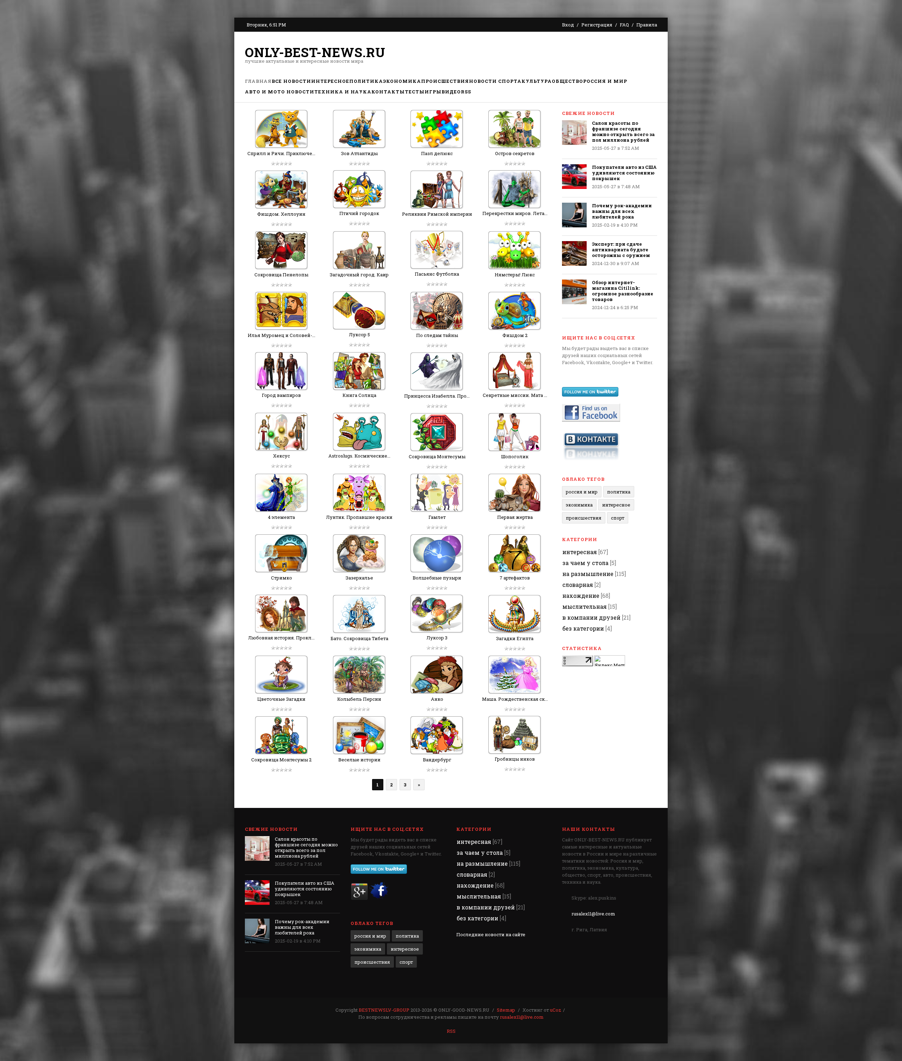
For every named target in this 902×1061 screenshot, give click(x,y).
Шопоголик (515, 456)
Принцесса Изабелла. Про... (437, 396)
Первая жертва (515, 517)
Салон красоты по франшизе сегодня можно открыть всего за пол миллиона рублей (623, 131)
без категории (583, 628)
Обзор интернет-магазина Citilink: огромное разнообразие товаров (622, 290)
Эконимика (579, 505)
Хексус (281, 456)
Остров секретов (515, 153)
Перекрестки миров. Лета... (515, 213)
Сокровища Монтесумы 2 (281, 759)
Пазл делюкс (437, 153)
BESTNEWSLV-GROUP (384, 1010)
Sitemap (506, 1010)
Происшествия (583, 518)
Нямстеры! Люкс (515, 274)
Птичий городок (359, 213)
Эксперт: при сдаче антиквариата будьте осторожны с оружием (621, 249)
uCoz (555, 1010)
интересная (579, 552)
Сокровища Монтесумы (437, 456)
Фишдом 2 (514, 335)
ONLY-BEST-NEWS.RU (315, 52)
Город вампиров (281, 395)
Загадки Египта (514, 638)
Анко (437, 699)
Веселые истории (359, 759)
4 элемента (281, 517)
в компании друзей (591, 617)
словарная (577, 584)
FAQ (624, 25)
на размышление (587, 573)
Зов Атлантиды (359, 153)
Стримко (281, 578)
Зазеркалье (359, 578)
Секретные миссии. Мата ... (515, 395)
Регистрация (596, 25)
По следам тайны (437, 335)
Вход (568, 25)
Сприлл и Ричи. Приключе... (281, 153)
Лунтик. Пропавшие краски (359, 517)
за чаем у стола (585, 562)
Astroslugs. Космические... (359, 456)
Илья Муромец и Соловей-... (281, 335)
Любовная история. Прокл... (281, 637)
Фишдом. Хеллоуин (281, 214)
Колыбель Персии (359, 699)
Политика (618, 492)
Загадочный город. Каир (359, 274)
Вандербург (437, 759)
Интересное (616, 505)
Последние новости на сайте (490, 934)
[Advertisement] (529, 54)
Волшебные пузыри (437, 578)
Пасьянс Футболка (437, 274)
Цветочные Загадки (281, 699)
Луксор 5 (359, 334)
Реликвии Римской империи (437, 214)
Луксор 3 (436, 637)
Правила (646, 25)
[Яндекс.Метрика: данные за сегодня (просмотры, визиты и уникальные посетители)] (609, 660)
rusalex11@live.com (593, 913)
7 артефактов (515, 578)
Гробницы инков (515, 759)
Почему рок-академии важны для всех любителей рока (622, 211)
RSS (451, 1031)
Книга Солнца (359, 395)
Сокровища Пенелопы (281, 274)
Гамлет (437, 517)
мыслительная (584, 606)
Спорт (617, 518)
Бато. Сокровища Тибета (359, 638)
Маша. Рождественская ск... (515, 699)
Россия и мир (582, 492)
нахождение (580, 595)
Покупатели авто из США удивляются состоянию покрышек (624, 173)
